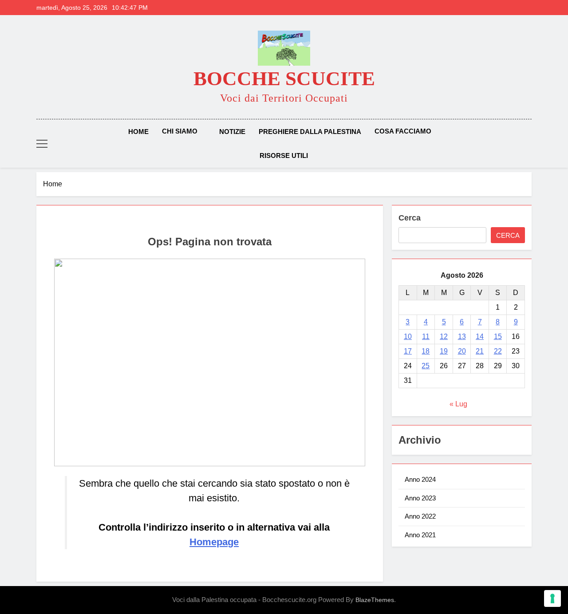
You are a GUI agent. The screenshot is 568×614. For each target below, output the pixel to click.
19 (444, 351)
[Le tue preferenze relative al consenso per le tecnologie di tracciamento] (552, 598)
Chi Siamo (179, 131)
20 (462, 351)
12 (444, 336)
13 (462, 336)
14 (480, 336)
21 (480, 351)
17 (408, 351)
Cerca (409, 217)
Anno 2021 (420, 535)
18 (426, 351)
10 (408, 336)
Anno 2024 (420, 479)
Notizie (232, 131)
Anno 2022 (420, 516)
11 (426, 336)
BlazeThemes (374, 599)
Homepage (214, 541)
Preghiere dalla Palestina (310, 131)
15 (498, 336)
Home (138, 131)
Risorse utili (284, 155)
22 (498, 351)
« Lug (458, 404)
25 (426, 366)
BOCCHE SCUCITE (284, 78)
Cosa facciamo (403, 131)
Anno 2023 (420, 498)
